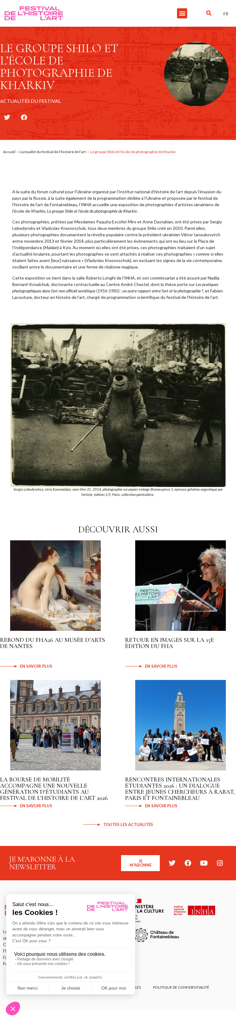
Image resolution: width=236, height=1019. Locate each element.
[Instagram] (220, 863)
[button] (182, 13)
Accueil (9, 151)
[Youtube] (204, 863)
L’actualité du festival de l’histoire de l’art (53, 151)
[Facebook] (188, 863)
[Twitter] (172, 863)
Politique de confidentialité (181, 987)
